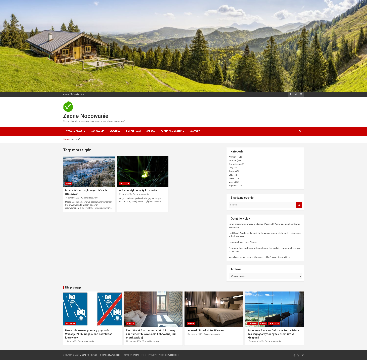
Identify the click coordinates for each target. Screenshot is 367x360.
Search (299, 205)
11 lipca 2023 (125, 194)
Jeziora (232, 171)
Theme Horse (139, 355)
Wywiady (115, 131)
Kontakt (195, 131)
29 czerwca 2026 (133, 341)
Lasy (231, 175)
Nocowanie (97, 131)
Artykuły (124, 184)
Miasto (232, 178)
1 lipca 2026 (70, 341)
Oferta (150, 131)
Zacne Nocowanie (85, 115)
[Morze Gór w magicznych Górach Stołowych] (89, 171)
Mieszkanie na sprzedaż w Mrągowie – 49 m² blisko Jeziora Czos (259, 257)
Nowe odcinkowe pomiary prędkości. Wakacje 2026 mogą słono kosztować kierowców (88, 334)
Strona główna (75, 131)
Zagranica (233, 185)
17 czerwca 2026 (255, 341)
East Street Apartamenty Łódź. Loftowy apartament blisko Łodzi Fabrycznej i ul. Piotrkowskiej (151, 334)
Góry (68, 184)
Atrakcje (232, 160)
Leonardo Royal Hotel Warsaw (243, 242)
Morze (232, 182)
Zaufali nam (133, 131)
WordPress (173, 355)
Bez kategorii (235, 164)
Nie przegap (73, 287)
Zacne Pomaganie (171, 131)
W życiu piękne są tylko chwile (138, 190)
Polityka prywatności (110, 355)
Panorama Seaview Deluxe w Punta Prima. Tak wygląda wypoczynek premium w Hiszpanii (273, 334)
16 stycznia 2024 (73, 198)
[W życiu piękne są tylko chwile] (143, 171)
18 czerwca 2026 (194, 334)
